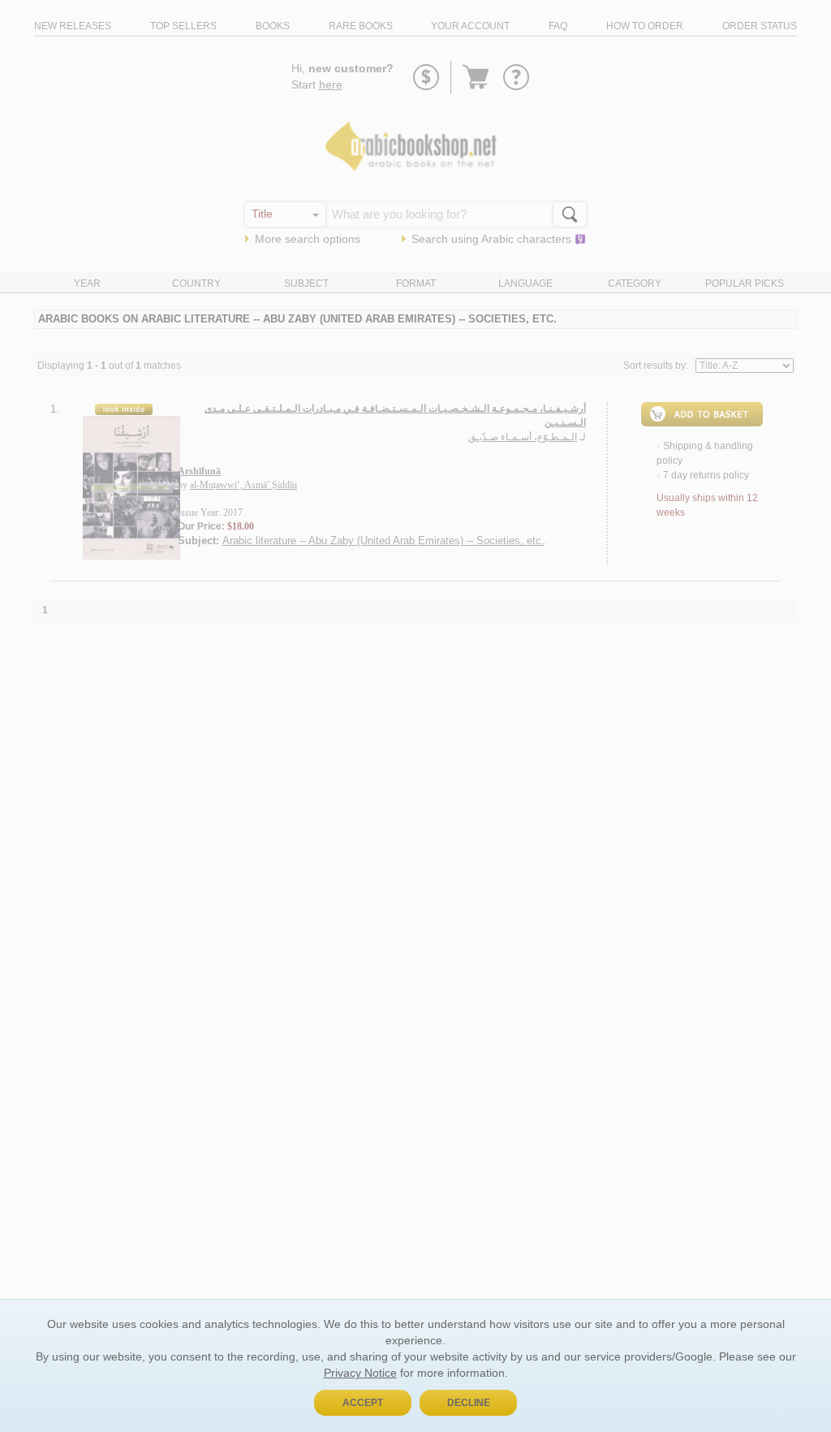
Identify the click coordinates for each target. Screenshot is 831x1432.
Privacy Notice (360, 1372)
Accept (362, 1402)
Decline (468, 1402)
